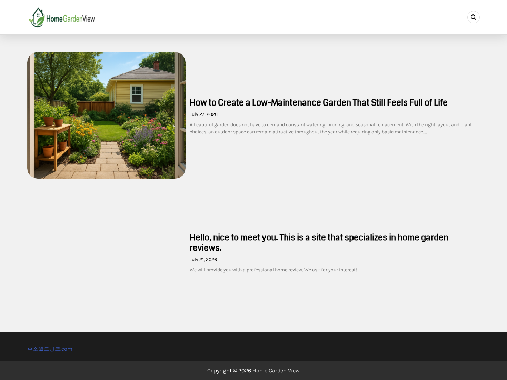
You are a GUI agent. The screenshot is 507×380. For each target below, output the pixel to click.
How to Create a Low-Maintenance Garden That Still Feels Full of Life (319, 103)
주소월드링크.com (49, 349)
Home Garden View (276, 370)
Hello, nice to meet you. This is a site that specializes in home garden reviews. (319, 242)
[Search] (473, 17)
